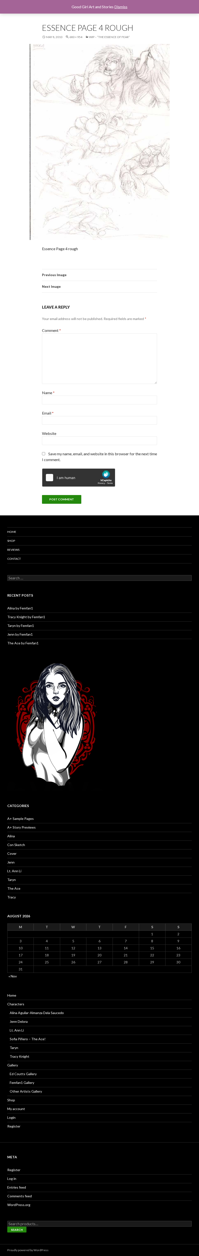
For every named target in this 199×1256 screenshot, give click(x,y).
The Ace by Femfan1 (23, 643)
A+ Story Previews (21, 827)
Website (49, 433)
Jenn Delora (19, 1021)
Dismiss (120, 6)
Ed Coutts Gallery (23, 1074)
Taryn (11, 880)
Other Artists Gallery (26, 1091)
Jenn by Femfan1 (20, 634)
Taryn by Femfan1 (20, 626)
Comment (51, 330)
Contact (14, 558)
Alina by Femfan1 (20, 608)
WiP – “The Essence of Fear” (109, 37)
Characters (15, 1004)
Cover (12, 853)
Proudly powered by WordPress (28, 1250)
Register (13, 1126)
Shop (11, 541)
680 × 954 (75, 37)
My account (16, 1109)
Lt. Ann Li (14, 871)
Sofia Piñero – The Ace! (28, 1039)
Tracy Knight (19, 1056)
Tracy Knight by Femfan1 (26, 617)
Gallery (12, 1065)
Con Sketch (16, 845)
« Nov (12, 976)
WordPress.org (18, 1205)
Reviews (13, 550)
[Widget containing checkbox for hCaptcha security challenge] (78, 477)
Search (17, 1230)
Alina (11, 836)
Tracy (11, 897)
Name (48, 392)
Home (11, 532)
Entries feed (16, 1187)
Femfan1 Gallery (22, 1082)
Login (11, 1117)
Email (48, 413)
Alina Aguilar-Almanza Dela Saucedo (37, 1013)
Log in (11, 1178)
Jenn (11, 862)
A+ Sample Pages (20, 818)
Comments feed (19, 1196)
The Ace (13, 888)
